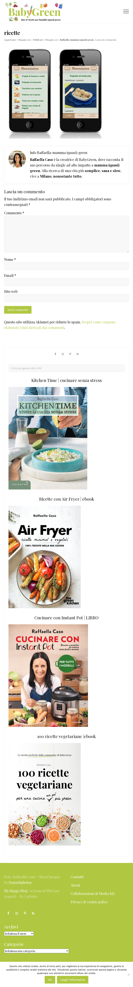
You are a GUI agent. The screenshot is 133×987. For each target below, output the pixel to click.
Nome (10, 259)
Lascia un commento (105, 39)
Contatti (77, 876)
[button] (126, 11)
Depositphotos (20, 882)
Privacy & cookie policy (89, 901)
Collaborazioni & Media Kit (92, 893)
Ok (50, 979)
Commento (14, 212)
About (75, 885)
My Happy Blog (16, 890)
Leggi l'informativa (72, 979)
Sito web (10, 291)
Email (10, 275)
